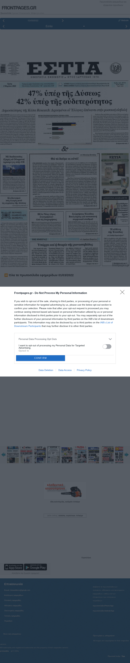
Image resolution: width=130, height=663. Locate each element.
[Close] (123, 293)
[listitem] (65, 339)
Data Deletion (46, 370)
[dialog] (65, 332)
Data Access (65, 370)
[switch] (107, 346)
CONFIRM (40, 358)
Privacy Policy (84, 370)
